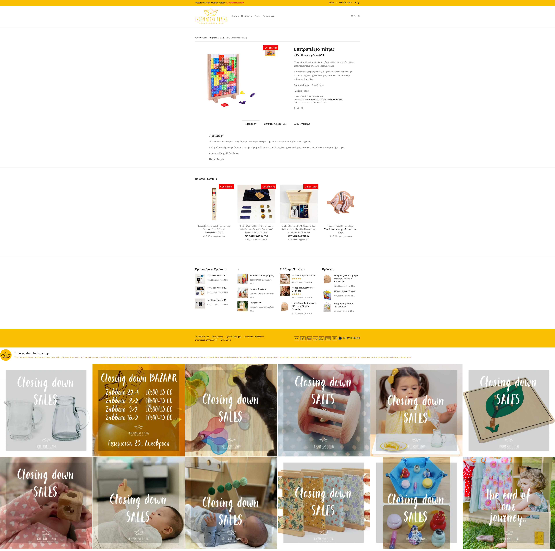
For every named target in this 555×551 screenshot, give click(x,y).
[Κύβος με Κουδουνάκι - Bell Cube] (285, 291)
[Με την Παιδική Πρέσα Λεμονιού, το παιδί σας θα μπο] (416, 410)
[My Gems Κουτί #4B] (200, 291)
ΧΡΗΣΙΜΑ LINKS (345, 3)
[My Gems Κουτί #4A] (200, 303)
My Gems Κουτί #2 (298, 235)
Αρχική (235, 16)
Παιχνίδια (213, 38)
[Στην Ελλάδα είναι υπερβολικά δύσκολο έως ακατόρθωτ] (46, 410)
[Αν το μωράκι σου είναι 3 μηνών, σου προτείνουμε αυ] (231, 503)
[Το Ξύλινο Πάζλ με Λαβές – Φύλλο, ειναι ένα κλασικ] (509, 410)
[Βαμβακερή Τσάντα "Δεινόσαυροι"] (327, 307)
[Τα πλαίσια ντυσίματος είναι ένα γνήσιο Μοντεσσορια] (324, 503)
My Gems (262, 226)
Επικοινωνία (269, 16)
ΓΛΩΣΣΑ (332, 3)
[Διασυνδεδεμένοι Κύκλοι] (285, 279)
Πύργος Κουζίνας (258, 289)
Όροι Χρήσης (217, 336)
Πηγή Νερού (255, 302)
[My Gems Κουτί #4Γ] (200, 279)
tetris (305, 102)
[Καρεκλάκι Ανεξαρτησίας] (242, 279)
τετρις (323, 102)
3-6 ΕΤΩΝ (224, 38)
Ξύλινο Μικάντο (214, 232)
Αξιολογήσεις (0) (302, 123)
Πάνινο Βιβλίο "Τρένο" (344, 291)
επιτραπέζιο (314, 102)
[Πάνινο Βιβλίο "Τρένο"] (327, 295)
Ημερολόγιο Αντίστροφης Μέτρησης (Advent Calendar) (304, 306)
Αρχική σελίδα (201, 38)
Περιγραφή (250, 123)
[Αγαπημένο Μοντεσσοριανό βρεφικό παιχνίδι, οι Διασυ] (138, 503)
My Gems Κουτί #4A (216, 300)
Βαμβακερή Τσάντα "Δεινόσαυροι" (343, 305)
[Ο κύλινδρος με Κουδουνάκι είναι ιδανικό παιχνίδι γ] (324, 410)
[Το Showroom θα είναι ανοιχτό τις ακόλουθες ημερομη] (138, 410)
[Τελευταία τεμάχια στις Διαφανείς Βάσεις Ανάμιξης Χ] (231, 410)
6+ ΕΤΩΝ (316, 99)
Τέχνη (351, 226)
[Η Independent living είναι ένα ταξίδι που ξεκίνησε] (509, 503)
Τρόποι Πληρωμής (233, 336)
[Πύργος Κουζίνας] (242, 292)
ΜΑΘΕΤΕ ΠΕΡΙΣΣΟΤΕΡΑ (235, 3)
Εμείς (257, 16)
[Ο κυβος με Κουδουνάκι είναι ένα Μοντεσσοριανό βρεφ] (46, 503)
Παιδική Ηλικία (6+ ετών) (332, 99)
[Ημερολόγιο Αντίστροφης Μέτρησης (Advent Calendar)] (285, 307)
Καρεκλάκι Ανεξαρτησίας (262, 275)
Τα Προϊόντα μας (202, 336)
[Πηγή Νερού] (242, 306)
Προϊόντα (245, 16)
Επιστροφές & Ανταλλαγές (206, 340)
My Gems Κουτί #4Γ (216, 275)
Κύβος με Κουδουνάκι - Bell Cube (303, 289)
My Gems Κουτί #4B (256, 235)
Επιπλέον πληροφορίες (275, 123)
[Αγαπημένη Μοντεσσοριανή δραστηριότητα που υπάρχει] (416, 503)
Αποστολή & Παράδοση (254, 336)
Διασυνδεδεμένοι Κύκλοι (303, 275)
